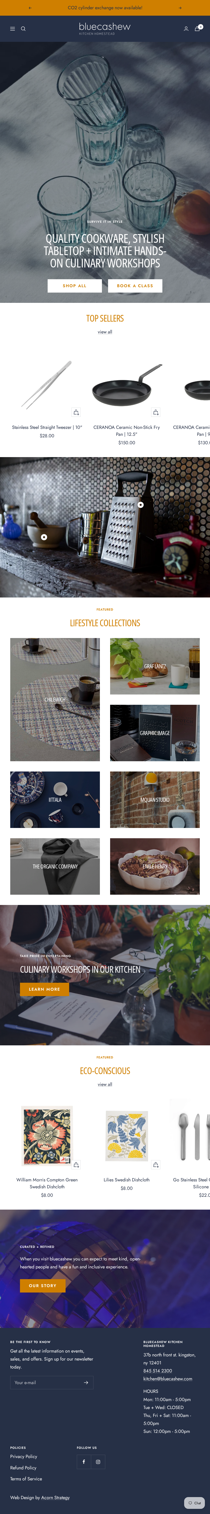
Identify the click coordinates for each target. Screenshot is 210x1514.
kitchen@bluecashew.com (167, 1378)
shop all (75, 286)
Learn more (44, 989)
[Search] (23, 28)
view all (105, 332)
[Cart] (197, 28)
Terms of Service (26, 1479)
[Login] (186, 28)
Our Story (43, 1286)
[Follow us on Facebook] (84, 1462)
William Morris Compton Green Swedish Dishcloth (47, 1183)
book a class (135, 286)
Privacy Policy (23, 1456)
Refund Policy (23, 1467)
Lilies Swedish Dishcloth (127, 1180)
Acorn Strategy (55, 1497)
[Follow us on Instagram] (98, 1462)
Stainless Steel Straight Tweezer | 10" (47, 427)
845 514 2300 (157, 1370)
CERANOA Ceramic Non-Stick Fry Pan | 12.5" (126, 431)
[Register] (86, 1382)
